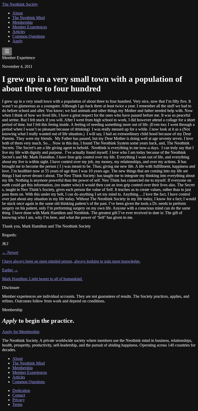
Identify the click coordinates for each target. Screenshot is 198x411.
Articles (18, 31)
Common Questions (28, 36)
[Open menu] (7, 51)
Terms (17, 404)
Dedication (21, 390)
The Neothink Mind (28, 17)
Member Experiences (29, 27)
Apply (17, 41)
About (17, 13)
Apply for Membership (20, 331)
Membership (22, 22)
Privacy (18, 400)
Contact (18, 395)
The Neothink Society (20, 4)
